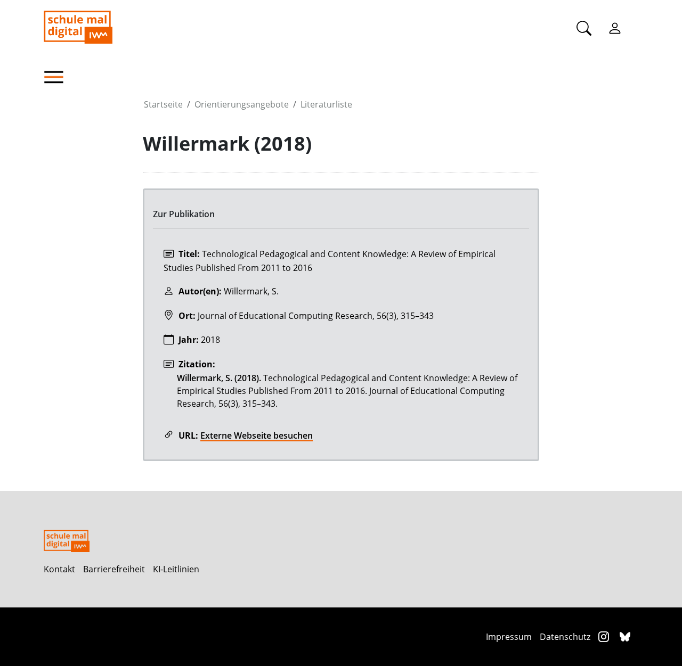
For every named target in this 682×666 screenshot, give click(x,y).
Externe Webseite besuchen (256, 435)
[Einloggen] (614, 28)
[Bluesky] (625, 636)
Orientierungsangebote (241, 104)
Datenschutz (565, 637)
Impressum (509, 637)
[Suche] (584, 28)
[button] (93, 77)
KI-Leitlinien (176, 569)
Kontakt (59, 569)
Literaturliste (326, 104)
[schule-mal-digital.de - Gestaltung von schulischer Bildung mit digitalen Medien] (132, 22)
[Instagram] (605, 636)
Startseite (163, 104)
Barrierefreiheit (114, 569)
